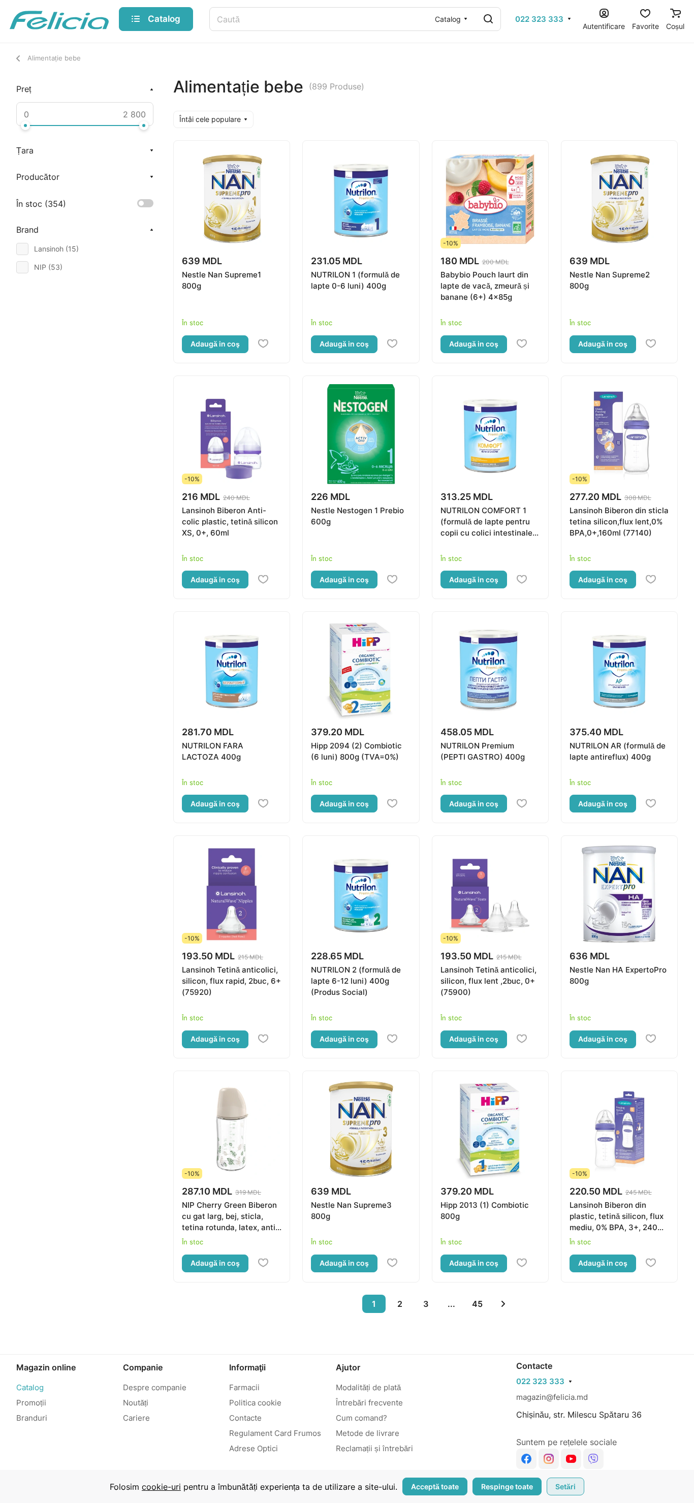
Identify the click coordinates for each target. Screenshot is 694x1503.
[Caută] (488, 19)
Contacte (245, 1418)
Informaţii (247, 1367)
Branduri (31, 1418)
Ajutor (348, 1367)
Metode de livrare (367, 1433)
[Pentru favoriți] (263, 344)
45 (477, 1304)
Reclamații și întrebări (374, 1448)
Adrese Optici (253, 1448)
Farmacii (244, 1387)
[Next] (503, 1304)
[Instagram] (549, 1459)
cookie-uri (161, 1487)
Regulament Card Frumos (275, 1433)
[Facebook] (526, 1459)
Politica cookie (255, 1402)
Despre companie (154, 1387)
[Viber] (593, 1459)
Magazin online (46, 1367)
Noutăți (135, 1402)
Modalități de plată (368, 1387)
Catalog (30, 1387)
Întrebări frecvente (369, 1402)
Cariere (136, 1418)
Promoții (31, 1402)
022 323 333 (539, 19)
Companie (143, 1367)
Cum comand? (361, 1418)
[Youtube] (571, 1459)
